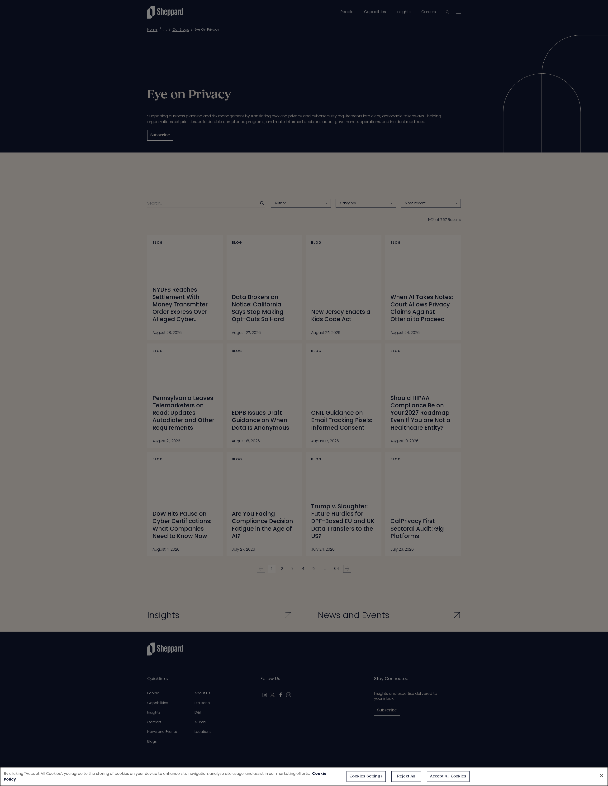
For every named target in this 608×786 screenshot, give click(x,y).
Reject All (406, 776)
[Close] (601, 776)
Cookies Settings (366, 776)
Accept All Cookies (448, 776)
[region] (304, 776)
